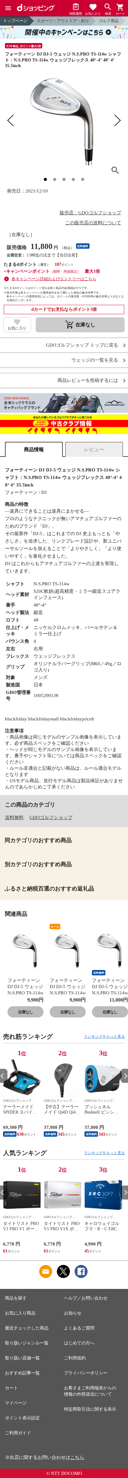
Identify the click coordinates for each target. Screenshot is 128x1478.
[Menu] (8, 8)
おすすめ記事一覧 (22, 1373)
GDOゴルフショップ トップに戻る (82, 345)
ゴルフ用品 (108, 20)
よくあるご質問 (79, 1328)
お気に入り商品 (20, 1313)
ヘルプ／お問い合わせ (85, 1298)
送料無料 (14, 817)
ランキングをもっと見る (104, 1036)
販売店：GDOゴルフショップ (90, 212)
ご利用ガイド (18, 1433)
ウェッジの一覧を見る (94, 360)
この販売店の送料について (93, 222)
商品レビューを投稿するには (87, 380)
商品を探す (16, 1298)
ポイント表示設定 (22, 1418)
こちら (77, 1457)
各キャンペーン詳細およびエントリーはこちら (53, 278)
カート (11, 1388)
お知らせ (72, 1313)
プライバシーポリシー (85, 1373)
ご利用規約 (75, 1358)
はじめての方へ (79, 1343)
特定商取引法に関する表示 (90, 1409)
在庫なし (25, 1012)
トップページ (15, 20)
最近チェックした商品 (26, 1328)
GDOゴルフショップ (51, 817)
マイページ (16, 1403)
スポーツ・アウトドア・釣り (63, 20)
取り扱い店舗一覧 (22, 1358)
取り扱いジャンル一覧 (26, 1343)
